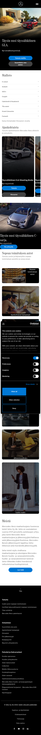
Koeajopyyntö (6, 640)
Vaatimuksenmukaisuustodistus (13, 679)
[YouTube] (19, 729)
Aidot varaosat (7, 675)
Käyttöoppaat (6, 693)
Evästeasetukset (20, 714)
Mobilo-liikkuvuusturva (10, 669)
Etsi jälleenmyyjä (8, 636)
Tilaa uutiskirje (7, 610)
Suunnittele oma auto (9, 627)
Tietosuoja (20, 719)
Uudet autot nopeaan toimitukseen (14, 604)
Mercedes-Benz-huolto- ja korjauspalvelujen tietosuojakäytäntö (17, 683)
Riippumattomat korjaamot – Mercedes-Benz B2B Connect (19, 688)
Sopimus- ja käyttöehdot (20, 710)
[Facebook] (14, 729)
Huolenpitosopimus (9, 672)
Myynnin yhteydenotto (10, 643)
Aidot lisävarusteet (8, 663)
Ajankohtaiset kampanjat (10, 630)
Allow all (14, 391)
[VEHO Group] (21, 4)
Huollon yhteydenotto (9, 659)
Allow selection (14, 400)
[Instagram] (23, 729)
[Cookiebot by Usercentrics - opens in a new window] (30, 324)
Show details (30, 384)
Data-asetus (20, 723)
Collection (5, 666)
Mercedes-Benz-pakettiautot (12, 613)
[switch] (36, 364)
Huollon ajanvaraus (8, 656)
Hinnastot (5, 633)
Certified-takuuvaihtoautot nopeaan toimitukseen (19, 607)
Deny (14, 408)
